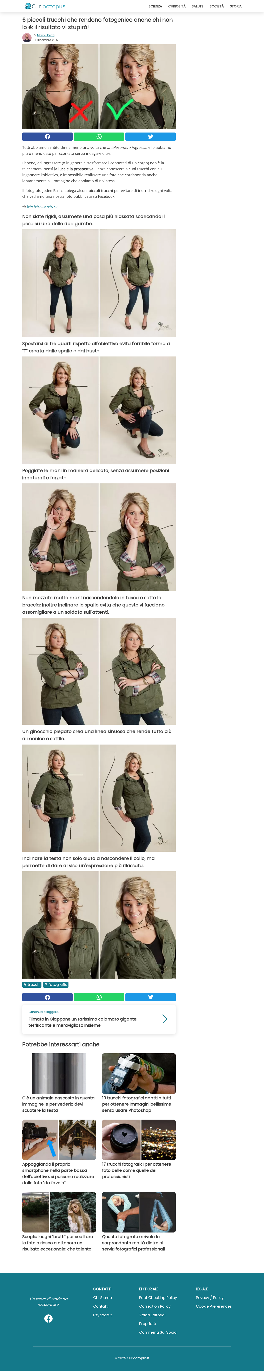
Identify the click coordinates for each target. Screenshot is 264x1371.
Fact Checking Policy (158, 1297)
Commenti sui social (158, 1332)
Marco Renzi (45, 35)
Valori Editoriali (152, 1315)
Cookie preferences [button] (214, 1306)
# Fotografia (55, 984)
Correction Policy (155, 1306)
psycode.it (102, 1315)
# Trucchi (31, 984)
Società (217, 6)
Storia (236, 6)
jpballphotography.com (43, 206)
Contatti (100, 1306)
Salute (198, 6)
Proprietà (147, 1323)
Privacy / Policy (210, 1297)
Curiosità (177, 6)
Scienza (155, 6)
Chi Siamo (102, 1297)
